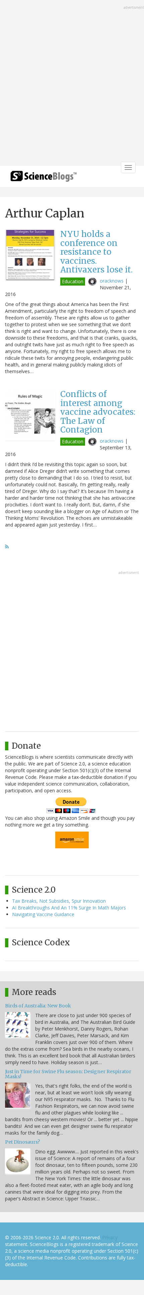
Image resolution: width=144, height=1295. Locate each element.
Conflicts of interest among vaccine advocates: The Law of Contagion (97, 412)
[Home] (43, 178)
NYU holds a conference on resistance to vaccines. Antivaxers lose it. (96, 252)
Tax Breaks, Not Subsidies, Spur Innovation (59, 901)
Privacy (110, 1237)
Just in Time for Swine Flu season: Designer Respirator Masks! (68, 1074)
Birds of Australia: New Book (38, 1006)
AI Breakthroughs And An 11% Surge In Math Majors (69, 907)
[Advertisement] (72, 83)
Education (72, 281)
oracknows (112, 281)
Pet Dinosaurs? (22, 1142)
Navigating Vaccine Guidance (43, 914)
